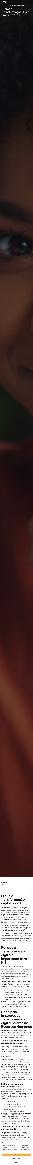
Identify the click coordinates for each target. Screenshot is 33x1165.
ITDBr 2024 (19, 971)
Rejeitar (16, 1162)
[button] (30, 1)
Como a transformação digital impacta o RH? (16, 12)
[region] (16, 1152)
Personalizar (16, 1158)
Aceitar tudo (16, 1155)
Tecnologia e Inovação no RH (16, 5)
